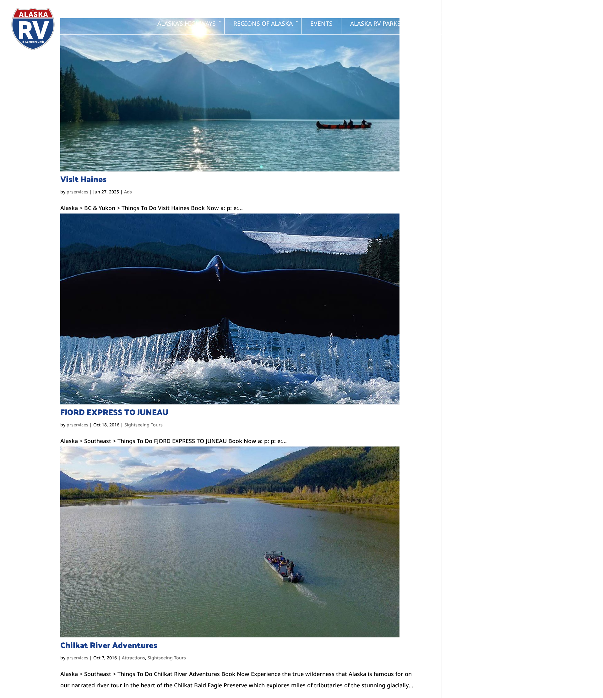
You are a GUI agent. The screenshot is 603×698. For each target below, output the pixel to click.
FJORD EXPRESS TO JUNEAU (114, 411)
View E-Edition (556, 23)
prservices (77, 192)
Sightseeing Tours (143, 425)
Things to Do (493, 23)
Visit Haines (83, 179)
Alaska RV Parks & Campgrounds (402, 23)
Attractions (133, 658)
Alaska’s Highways (186, 23)
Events (321, 23)
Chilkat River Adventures (108, 644)
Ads (128, 192)
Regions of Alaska (263, 23)
